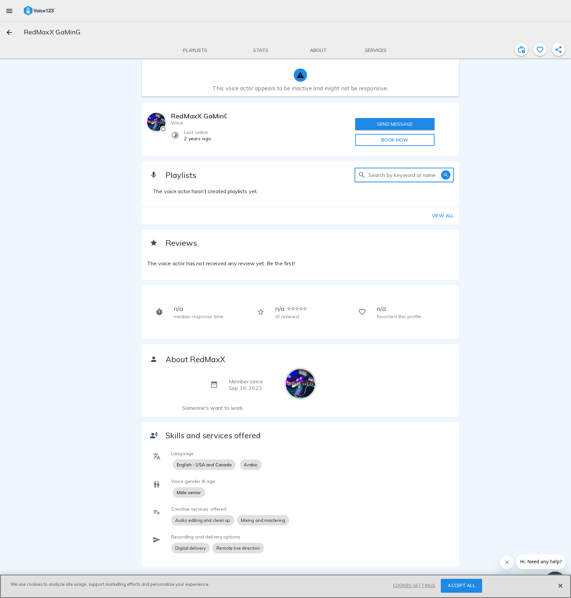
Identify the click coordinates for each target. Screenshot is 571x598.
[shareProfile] (558, 49)
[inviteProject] (521, 49)
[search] (361, 175)
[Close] (560, 585)
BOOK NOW (394, 140)
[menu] (9, 10)
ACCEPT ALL (461, 585)
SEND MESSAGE (395, 124)
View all (443, 216)
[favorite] (540, 49)
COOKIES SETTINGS (414, 585)
